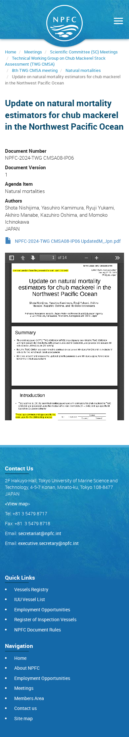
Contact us (25, 708)
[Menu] (116, 21)
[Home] (64, 24)
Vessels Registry (31, 589)
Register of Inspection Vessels (45, 619)
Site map (23, 718)
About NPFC (27, 668)
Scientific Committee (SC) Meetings (84, 52)
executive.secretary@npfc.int (48, 543)
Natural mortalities (83, 70)
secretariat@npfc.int (39, 533)
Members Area (29, 698)
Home (10, 52)
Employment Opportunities (42, 609)
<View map (16, 503)
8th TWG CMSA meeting (35, 70)
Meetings (33, 52)
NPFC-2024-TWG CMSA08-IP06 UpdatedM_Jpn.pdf (68, 241)
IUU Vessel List (29, 599)
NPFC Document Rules (37, 629)
